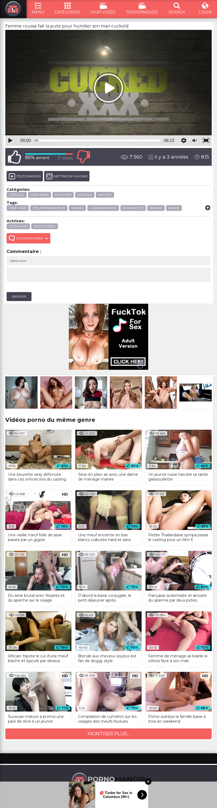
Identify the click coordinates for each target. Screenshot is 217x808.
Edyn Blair (18, 226)
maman (77, 208)
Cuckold (85, 195)
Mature (104, 195)
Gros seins (39, 195)
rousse (156, 208)
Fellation (63, 195)
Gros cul (16, 195)
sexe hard (17, 208)
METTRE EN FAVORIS (70, 176)
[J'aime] (14, 157)
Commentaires (29, 238)
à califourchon (103, 208)
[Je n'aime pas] (83, 157)
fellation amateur (49, 208)
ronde (174, 208)
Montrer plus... (108, 734)
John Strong (44, 226)
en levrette (133, 208)
